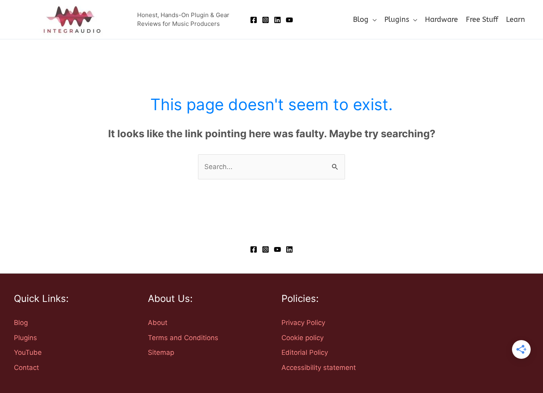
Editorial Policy (304, 352)
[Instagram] (265, 19)
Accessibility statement (318, 368)
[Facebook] (253, 19)
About (157, 323)
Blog (21, 323)
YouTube (28, 352)
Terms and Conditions (183, 338)
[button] (372, 19)
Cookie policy (302, 338)
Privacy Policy (303, 323)
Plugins (25, 338)
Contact (26, 368)
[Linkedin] (277, 19)
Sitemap (161, 352)
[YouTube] (289, 19)
